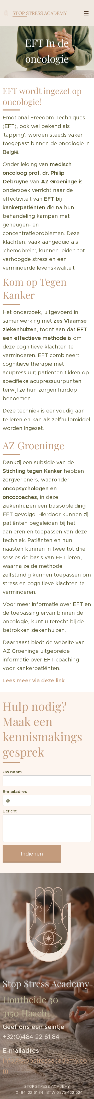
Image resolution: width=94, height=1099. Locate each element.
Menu (86, 13)
